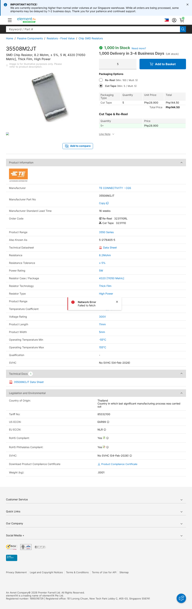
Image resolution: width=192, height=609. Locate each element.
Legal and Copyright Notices (46, 572)
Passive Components (30, 38)
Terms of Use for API (104, 572)
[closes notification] (187, 4)
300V (102, 316)
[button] (10, 20)
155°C (102, 347)
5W (101, 270)
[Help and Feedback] (181, 598)
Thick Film (105, 285)
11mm (102, 324)
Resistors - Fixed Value (61, 38)
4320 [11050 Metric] (111, 278)
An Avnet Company (17, 592)
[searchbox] (93, 29)
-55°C (102, 339)
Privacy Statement (16, 572)
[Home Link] (33, 20)
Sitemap (124, 572)
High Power (106, 293)
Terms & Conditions (77, 572)
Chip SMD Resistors (91, 38)
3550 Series (106, 232)
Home (9, 38)
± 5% (102, 262)
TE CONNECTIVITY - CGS (115, 188)
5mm (102, 332)
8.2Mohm (105, 255)
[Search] (183, 29)
